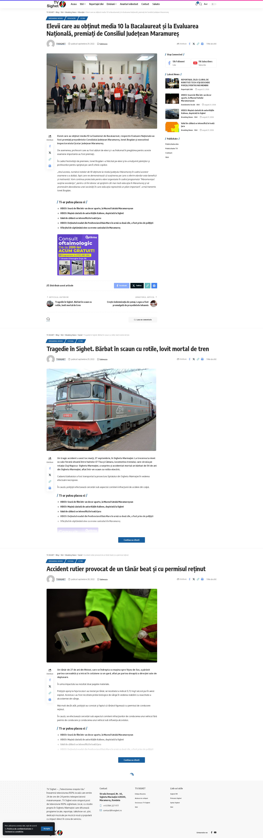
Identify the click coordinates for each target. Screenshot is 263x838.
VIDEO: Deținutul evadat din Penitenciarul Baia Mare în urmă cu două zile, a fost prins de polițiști (106, 223)
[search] (200, 4)
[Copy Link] (198, 44)
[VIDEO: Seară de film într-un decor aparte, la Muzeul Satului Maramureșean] (172, 99)
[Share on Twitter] (194, 44)
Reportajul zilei (187, 89)
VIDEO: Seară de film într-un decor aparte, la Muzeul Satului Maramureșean (96, 208)
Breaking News (56, 18)
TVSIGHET (61, 43)
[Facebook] (178, 63)
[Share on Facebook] (189, 44)
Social (71, 341)
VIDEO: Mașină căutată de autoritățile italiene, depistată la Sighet (92, 213)
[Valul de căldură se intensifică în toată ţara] (172, 127)
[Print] (202, 44)
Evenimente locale (188, 105)
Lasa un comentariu (144, 320)
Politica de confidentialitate (19, 829)
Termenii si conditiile (14, 831)
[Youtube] (203, 63)
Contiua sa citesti (131, 540)
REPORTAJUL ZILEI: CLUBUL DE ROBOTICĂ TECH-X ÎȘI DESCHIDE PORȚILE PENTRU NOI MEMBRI (195, 82)
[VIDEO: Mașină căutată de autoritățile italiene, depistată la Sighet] (172, 114)
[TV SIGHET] (56, 4)
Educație (72, 18)
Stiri (83, 18)
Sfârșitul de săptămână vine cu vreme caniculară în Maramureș (90, 227)
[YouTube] (215, 833)
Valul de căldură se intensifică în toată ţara (80, 218)
